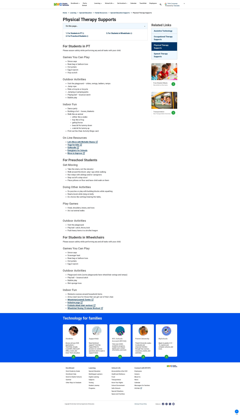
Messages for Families (142, 385)
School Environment (118, 385)
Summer (68, 380)
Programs (92, 388)
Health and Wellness (118, 374)
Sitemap (137, 404)
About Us (137, 377)
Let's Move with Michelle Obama (83, 142)
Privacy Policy (143, 404)
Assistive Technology (163, 31)
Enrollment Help (71, 374)
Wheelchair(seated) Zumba (80, 300)
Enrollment (74, 3)
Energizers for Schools (77, 150)
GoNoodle (73, 147)
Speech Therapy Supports (161, 55)
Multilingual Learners (95, 374)
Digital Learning (94, 377)
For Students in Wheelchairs (119, 33)
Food (113, 377)
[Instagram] (166, 404)
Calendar (133, 3)
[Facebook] (163, 404)
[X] (170, 404)
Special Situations (117, 391)
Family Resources (101, 13)
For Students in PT (75, 33)
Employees (153, 3)
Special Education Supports (120, 13)
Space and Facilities (118, 394)
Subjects (91, 380)
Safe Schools (116, 388)
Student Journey (94, 385)
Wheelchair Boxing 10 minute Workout (85, 308)
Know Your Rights (117, 382)
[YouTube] (173, 404)
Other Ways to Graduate (73, 382)
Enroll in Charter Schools (74, 377)
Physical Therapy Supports (161, 46)
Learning (97, 3)
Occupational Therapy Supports (163, 38)
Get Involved (121, 3)
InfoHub (144, 388)
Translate (177, 6)
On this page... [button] (72, 26)
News (136, 380)
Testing (91, 382)
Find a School (84, 4)
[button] (237, 411)
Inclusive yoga (75, 302)
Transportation (116, 380)
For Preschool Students (77, 36)
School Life (109, 3)
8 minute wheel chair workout (81, 305)
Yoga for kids (75, 145)
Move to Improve (76, 153)
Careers (137, 374)
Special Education (85, 13)
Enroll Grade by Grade (73, 371)
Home (65, 13)
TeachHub (143, 3)
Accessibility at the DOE (119, 371)
